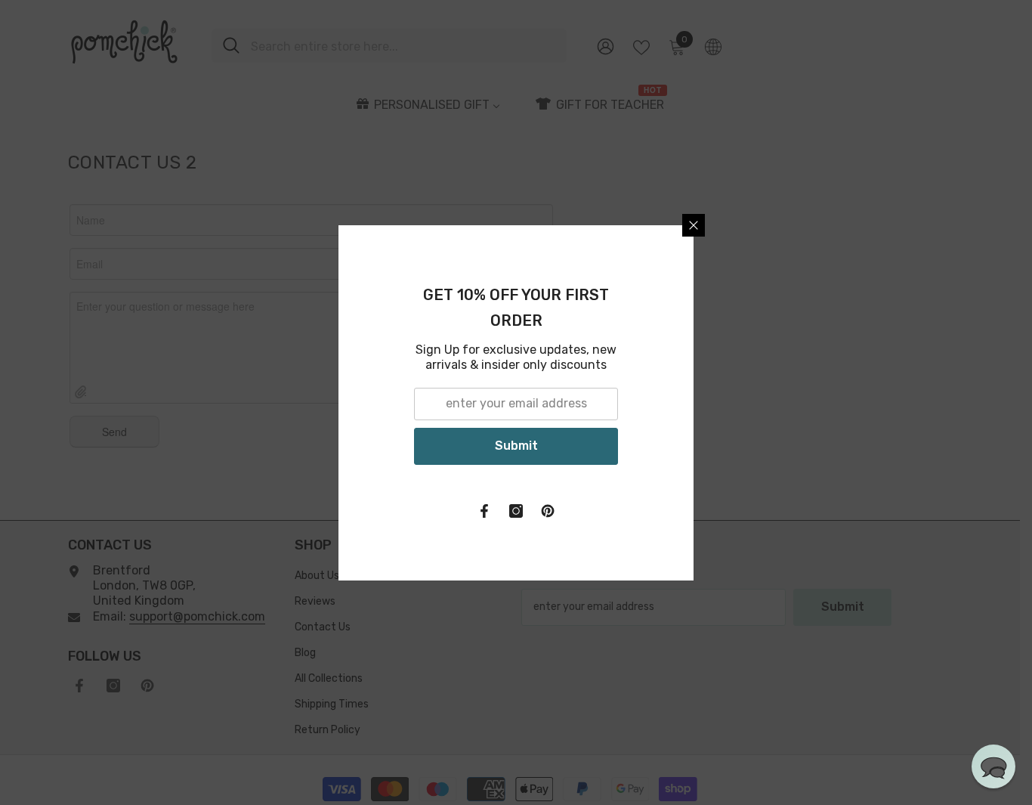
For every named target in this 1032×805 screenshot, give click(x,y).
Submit (663, 445)
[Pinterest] (696, 511)
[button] (993, 766)
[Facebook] (632, 511)
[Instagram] (664, 511)
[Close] (841, 225)
